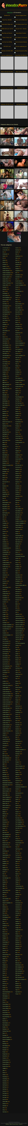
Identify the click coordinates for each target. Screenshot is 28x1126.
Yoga (16, 989)
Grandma (17, 485)
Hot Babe (17, 566)
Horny (16, 562)
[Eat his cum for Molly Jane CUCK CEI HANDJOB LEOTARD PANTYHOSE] (21, 21)
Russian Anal (5, 1060)
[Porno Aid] (7, 195)
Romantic (4, 1049)
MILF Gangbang (6, 757)
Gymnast (17, 500)
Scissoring (5, 1076)
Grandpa (17, 488)
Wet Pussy (17, 954)
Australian (5, 376)
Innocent (17, 593)
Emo (16, 316)
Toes (16, 865)
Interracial (17, 595)
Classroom (5, 574)
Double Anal (17, 281)
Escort (16, 320)
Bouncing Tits (5, 481)
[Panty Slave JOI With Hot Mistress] (21, 63)
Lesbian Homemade (7, 702)
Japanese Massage (19, 628)
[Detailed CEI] (7, 17)
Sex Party (4, 1095)
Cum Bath (4, 639)
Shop (4, 1109)
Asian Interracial (6, 349)
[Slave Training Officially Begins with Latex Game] (21, 79)
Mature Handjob (6, 799)
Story (16, 759)
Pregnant (4, 979)
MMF (4, 764)
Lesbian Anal (5, 683)
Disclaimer (7, 1124)
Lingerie (4, 733)
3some (4, 256)
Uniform (17, 911)
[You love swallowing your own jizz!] (7, 63)
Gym (16, 498)
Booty (4, 477)
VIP (16, 917)
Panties (4, 923)
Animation (5, 324)
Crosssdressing (6, 628)
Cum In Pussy (5, 651)
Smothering (17, 712)
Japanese (17, 614)
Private (4, 987)
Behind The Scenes (6, 421)
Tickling (16, 844)
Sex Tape (4, 1097)
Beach (4, 417)
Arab (3, 328)
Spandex (17, 728)
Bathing (4, 413)
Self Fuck (4, 1087)
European (17, 324)
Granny (16, 490)
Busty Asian (5, 504)
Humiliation (17, 581)
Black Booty (5, 454)
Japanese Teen (18, 637)
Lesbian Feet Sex (6, 697)
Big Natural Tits (6, 432)
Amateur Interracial (6, 274)
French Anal (17, 436)
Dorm (16, 278)
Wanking (17, 942)
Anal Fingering (5, 305)
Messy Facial (5, 807)
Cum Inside (5, 653)
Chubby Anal (5, 564)
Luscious (4, 749)
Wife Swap (17, 975)
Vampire (17, 921)
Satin (4, 1070)
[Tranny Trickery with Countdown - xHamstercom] (7, 39)
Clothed (4, 583)
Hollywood (17, 550)
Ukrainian (17, 900)
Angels (4, 322)
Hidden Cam (17, 537)
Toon (16, 871)
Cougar (4, 614)
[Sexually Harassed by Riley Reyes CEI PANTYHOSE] (21, 52)
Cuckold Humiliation (6, 635)
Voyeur (16, 938)
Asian (4, 336)
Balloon (4, 407)
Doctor (16, 266)
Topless (16, 873)
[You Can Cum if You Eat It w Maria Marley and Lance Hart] (7, 95)
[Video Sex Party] (14, 5)
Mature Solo (5, 803)
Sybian (16, 799)
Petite (4, 948)
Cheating (4, 550)
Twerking (17, 894)
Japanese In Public (19, 622)
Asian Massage (6, 355)
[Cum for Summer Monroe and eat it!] (21, 43)
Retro (4, 1033)
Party (4, 931)
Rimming (4, 1043)
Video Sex (9, 12)
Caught (4, 539)
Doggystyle (17, 270)
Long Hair (4, 743)
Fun (16, 444)
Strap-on (17, 764)
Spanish (17, 730)
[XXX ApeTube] (21, 205)
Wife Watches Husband (20, 979)
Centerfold (5, 546)
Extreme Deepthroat (19, 343)
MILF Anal (4, 755)
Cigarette (4, 568)
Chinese (4, 556)
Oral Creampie (5, 898)
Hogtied (17, 546)
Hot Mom (17, 568)
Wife (16, 960)
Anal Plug (4, 316)
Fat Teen (17, 374)
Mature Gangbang (6, 797)
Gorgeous (17, 481)
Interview (17, 599)
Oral (3, 896)
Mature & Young (6, 788)
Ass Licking (5, 363)
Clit (3, 579)
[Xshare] (7, 142)
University (17, 913)
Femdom (17, 382)
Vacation (17, 919)
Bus (3, 498)
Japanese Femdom (19, 620)
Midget (4, 811)
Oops (4, 894)
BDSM (4, 390)
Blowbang (5, 461)
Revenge (4, 1035)
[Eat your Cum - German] (21, 30)
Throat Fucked (18, 842)
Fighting (17, 390)
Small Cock (17, 706)
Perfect (4, 940)
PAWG (4, 911)
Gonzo (16, 479)
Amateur (4, 266)
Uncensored (17, 902)
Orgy (3, 904)
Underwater (17, 904)
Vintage (16, 927)
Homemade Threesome (20, 556)
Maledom (4, 768)
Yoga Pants (17, 991)
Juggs (16, 649)
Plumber (4, 967)
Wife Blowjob (18, 964)
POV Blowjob (5, 917)
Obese (4, 884)
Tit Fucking (17, 857)
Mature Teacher (6, 805)
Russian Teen (5, 1066)
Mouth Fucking (5, 846)
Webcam (17, 946)
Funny (16, 446)
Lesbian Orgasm (6, 714)
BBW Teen (5, 386)
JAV (16, 606)
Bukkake (4, 496)
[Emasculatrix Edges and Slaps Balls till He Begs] (7, 26)
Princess (4, 983)
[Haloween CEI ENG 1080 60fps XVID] (7, 52)
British (4, 490)
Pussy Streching (6, 1016)
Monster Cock (5, 842)
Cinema (4, 570)
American (4, 289)
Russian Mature (6, 1062)
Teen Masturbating (19, 826)
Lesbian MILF (5, 706)
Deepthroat (17, 256)
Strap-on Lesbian (18, 768)
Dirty (16, 260)
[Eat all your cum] (21, 95)
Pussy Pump (5, 1012)
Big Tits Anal (5, 440)
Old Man (4, 892)
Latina (16, 672)
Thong (16, 838)
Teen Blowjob (18, 820)
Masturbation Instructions (7, 782)
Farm (16, 363)
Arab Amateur (5, 330)
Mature (4, 786)
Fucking (17, 440)
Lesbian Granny (6, 699)
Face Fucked (17, 349)
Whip (16, 956)
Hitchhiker (17, 543)
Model (4, 828)
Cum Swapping (6, 668)
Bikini (4, 442)
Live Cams (5, 737)
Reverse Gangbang (6, 1039)
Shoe (4, 1107)
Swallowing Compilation (20, 786)
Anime (4, 326)
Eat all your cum (21, 88)
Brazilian (4, 485)
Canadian (4, 527)
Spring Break (18, 741)
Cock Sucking (5, 587)
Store (16, 757)
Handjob (17, 519)
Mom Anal (4, 832)
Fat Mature (17, 372)
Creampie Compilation (7, 624)
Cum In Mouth (5, 649)
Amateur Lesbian (6, 276)
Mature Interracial (6, 801)
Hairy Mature (17, 510)
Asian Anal (5, 341)
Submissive (17, 780)
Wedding (17, 948)
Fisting (16, 409)
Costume (4, 610)
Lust (3, 751)
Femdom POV (18, 386)
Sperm (16, 735)
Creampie (4, 622)
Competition (5, 597)
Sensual (4, 1091)
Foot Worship (18, 421)
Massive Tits (5, 778)
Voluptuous (17, 935)
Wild (16, 981)
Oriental (4, 906)
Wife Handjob (18, 969)
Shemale (4, 1105)
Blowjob (4, 463)
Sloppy (16, 699)
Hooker (16, 558)
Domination (17, 274)
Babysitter (4, 394)
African (4, 262)
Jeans (16, 641)
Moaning (4, 826)
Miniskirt (4, 820)
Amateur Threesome (7, 283)
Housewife (17, 574)
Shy (16, 685)
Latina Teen (17, 674)
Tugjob (16, 890)
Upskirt (16, 915)
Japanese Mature (18, 630)
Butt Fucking (5, 512)
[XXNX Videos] (21, 184)
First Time (17, 401)
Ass (3, 359)
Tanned (16, 805)
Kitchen (16, 659)
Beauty (4, 419)
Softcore (17, 718)
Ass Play (4, 365)
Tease (16, 813)
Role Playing (5, 1045)
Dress (16, 289)
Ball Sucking (5, 405)
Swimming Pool (18, 793)
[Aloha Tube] (21, 195)
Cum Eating (5, 645)
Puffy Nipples (5, 995)
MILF (4, 753)
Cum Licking (5, 655)
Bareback (4, 411)
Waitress (17, 940)
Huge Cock (17, 579)
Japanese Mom (18, 632)
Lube (4, 747)
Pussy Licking (5, 1008)
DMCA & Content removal (14, 1124)
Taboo (16, 801)
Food (16, 417)
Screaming (5, 1078)
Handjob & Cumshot (19, 521)
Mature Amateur (6, 791)
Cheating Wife (5, 552)
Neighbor (4, 863)
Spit (16, 737)
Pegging (4, 938)
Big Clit (4, 427)
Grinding (17, 492)
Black (4, 452)
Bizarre (4, 450)
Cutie (4, 678)
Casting (4, 535)
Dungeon (17, 295)
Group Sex (17, 496)
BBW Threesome (6, 388)
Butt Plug (4, 514)
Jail (16, 612)
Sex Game (5, 1093)
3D (3, 252)
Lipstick (4, 735)
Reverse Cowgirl (6, 1037)
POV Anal (4, 915)
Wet (16, 952)
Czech (16, 247)
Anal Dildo (5, 303)
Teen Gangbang (18, 822)
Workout (17, 983)
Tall (16, 803)
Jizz (16, 647)
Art (3, 334)
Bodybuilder (5, 469)
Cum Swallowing (6, 666)
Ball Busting (5, 401)
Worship (17, 985)
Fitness (16, 411)
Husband (17, 583)
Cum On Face (5, 659)
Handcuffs (17, 517)
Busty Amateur (5, 502)
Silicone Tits (17, 687)
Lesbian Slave (5, 722)
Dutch (16, 297)
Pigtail (4, 958)
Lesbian (4, 681)
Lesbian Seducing (6, 720)
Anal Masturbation (6, 312)
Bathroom (4, 415)
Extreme (17, 338)
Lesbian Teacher (6, 726)
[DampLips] (7, 152)
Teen (16, 815)
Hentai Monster (18, 535)
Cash (4, 533)
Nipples (4, 867)
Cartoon (4, 531)
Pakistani (4, 919)
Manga (4, 770)
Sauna (4, 1072)
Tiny (16, 851)
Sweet (16, 791)
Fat (16, 367)
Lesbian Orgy (5, 716)
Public (4, 989)
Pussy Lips (5, 1010)
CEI (3, 519)
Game (16, 452)
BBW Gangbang (6, 384)
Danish (16, 252)
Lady (16, 666)
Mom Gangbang (6, 834)
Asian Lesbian (5, 351)
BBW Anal (4, 382)
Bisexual (4, 446)
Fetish (16, 388)
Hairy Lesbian (18, 508)
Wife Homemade (18, 971)
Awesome (4, 378)
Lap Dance (17, 668)
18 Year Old (5, 249)
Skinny (16, 691)
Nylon (4, 880)
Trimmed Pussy (18, 886)
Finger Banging (18, 396)
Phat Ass (4, 950)
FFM (16, 347)
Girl (16, 463)
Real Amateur (5, 1022)
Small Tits (17, 708)
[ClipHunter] (14, 237)
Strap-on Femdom (18, 766)
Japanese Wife (18, 639)
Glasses (17, 473)
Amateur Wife (5, 285)
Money (4, 840)
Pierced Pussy (5, 954)
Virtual (16, 933)
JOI (16, 608)
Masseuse (5, 776)
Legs (16, 678)
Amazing (4, 287)
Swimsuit (17, 795)
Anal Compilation (6, 297)
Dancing (17, 249)
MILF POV (5, 762)
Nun (3, 873)
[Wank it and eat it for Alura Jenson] (7, 79)
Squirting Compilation (19, 749)
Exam (16, 330)
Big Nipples (5, 434)
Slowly (16, 702)
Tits (16, 863)
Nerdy (4, 865)
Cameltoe (4, 523)
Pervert (4, 946)
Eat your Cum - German (21, 28)
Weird (16, 950)
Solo (16, 720)
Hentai (16, 533)
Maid (4, 766)
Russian (4, 1058)
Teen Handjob (18, 824)
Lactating (17, 664)
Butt (3, 510)
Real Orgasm (5, 1024)
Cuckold (4, 632)
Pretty (4, 981)
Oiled (4, 888)
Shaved (4, 1103)
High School (17, 541)
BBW (4, 380)
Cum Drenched (6, 643)
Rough (4, 1051)
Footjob (16, 423)
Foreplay (17, 425)
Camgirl (4, 525)
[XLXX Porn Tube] (7, 184)
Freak (16, 432)
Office (4, 886)
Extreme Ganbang (19, 345)
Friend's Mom (18, 438)
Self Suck (4, 1089)
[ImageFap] (21, 131)
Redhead (4, 1029)
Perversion (5, 944)
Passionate (5, 933)
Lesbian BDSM (5, 689)
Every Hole (17, 326)
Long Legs (5, 745)
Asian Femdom (5, 347)
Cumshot (4, 670)
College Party (5, 593)
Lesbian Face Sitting (7, 695)
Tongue (16, 869)
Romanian (5, 1047)
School (4, 1074)
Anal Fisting (5, 307)
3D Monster (5, 254)
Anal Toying (5, 320)
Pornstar (4, 977)
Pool (3, 975)
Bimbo (4, 444)
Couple (4, 616)
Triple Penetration (18, 888)
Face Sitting (17, 351)
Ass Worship (5, 370)
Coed (4, 589)
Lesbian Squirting (6, 724)
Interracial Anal (18, 597)
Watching (17, 944)
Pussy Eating (5, 1004)
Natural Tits (5, 857)
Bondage (4, 471)
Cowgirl (4, 618)
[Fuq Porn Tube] (7, 216)
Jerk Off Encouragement (20, 643)
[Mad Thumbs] (7, 163)
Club (3, 585)
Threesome (17, 840)
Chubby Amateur (6, 562)
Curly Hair (5, 676)
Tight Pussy (17, 848)
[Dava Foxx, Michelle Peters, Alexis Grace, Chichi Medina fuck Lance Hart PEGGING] (7, 21)
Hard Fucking (18, 527)
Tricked (16, 884)
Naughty (4, 861)
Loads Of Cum (5, 739)
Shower (16, 683)
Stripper (17, 772)
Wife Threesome (18, 977)
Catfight (4, 537)
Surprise (17, 782)
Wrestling (17, 987)
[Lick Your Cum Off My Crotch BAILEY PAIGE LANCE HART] (7, 43)
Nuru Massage (5, 877)
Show (16, 681)
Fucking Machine (18, 442)
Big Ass (4, 423)
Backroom (5, 396)
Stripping (17, 774)
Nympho (4, 882)
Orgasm (4, 900)
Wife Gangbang (18, 967)
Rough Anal (5, 1053)
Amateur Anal (5, 268)
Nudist (4, 871)
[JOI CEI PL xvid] (7, 48)
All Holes (4, 264)
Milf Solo (4, 813)
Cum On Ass (5, 657)
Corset (4, 606)
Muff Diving (5, 851)
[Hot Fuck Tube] (7, 205)
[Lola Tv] (21, 173)
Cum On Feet (5, 661)
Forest (16, 427)
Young (16, 993)
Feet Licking (17, 378)
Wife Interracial (18, 973)
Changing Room (6, 548)
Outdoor (4, 909)
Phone (4, 952)
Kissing (16, 657)
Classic (4, 572)
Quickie (4, 1018)
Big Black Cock (5, 425)
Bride (4, 488)
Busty (4, 500)
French (16, 434)
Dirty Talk (17, 262)
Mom (4, 830)
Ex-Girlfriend (17, 328)
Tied (16, 846)
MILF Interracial (6, 759)
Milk (3, 817)
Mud (3, 848)
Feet (16, 376)
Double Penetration (19, 285)
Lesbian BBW (5, 687)
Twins (16, 896)
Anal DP (4, 301)
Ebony (16, 301)
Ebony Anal (17, 305)
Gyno (16, 502)
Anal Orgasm (5, 314)
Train (16, 875)
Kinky (16, 655)
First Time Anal (18, 403)
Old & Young (5, 890)
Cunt (3, 674)
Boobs (4, 473)
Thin (16, 836)
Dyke (16, 299)
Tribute (16, 882)
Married (4, 772)
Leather (16, 676)
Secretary (4, 1080)
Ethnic (16, 322)
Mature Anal (5, 793)
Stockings (17, 753)
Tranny (16, 877)
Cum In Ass (5, 647)
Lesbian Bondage (6, 691)
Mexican (4, 809)
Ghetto (16, 461)
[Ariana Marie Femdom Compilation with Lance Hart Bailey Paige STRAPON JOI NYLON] (21, 35)
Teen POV (17, 828)
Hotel (16, 570)
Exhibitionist (17, 332)
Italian (16, 603)
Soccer (16, 714)
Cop (3, 603)
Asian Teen (5, 357)
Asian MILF (5, 353)
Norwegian (5, 869)
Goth (16, 483)
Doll (16, 272)
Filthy (16, 394)
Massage (4, 774)
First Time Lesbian (19, 405)
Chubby (4, 560)
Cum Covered (5, 641)
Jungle (16, 653)
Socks (16, 716)
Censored (4, 543)
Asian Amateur (5, 338)
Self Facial (5, 1085)
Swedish (17, 788)
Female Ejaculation (19, 380)
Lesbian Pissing (6, 718)
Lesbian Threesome (6, 730)
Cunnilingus (5, 672)
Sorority (16, 726)
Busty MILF (5, 506)
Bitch (4, 448)
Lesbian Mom (5, 712)
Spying (16, 745)
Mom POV (5, 838)
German (17, 456)
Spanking (17, 733)
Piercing (4, 956)
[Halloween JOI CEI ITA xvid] (7, 112)
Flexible (17, 415)
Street (16, 770)
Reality (4, 1027)
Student (16, 778)
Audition (4, 374)
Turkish (16, 892)
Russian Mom (5, 1064)
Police (4, 971)
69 (3, 258)
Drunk (16, 293)
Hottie (16, 572)
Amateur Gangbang (6, 272)
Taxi (16, 809)
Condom (4, 601)
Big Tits (4, 438)
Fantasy (17, 361)
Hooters (17, 560)
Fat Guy (16, 370)
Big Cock (4, 430)
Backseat (4, 399)
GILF (16, 448)
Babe (4, 392)
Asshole (4, 372)
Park (3, 927)
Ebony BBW (17, 307)
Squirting (17, 747)
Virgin (16, 931)
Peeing (4, 935)
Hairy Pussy (17, 512)
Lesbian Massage (6, 708)
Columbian (5, 595)
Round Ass (5, 1056)
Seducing (4, 1082)
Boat (3, 467)
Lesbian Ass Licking (6, 685)
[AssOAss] (7, 227)
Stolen (16, 755)
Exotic (16, 334)
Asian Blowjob (5, 345)
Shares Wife (5, 1101)
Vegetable (17, 923)
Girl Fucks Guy (18, 465)
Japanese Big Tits (18, 618)
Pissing (4, 960)
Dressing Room (18, 291)
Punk (4, 1000)
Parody (4, 929)
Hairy (16, 506)
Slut (16, 704)
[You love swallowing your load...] (21, 48)
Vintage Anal (17, 929)
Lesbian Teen (5, 728)
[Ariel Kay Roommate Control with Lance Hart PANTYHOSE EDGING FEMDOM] (21, 112)
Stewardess (17, 751)
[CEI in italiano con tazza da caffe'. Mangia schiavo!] (21, 39)
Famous (17, 359)
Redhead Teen (5, 1031)
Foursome (17, 430)
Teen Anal (17, 817)
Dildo (16, 258)
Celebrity (4, 541)
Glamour (17, 471)
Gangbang (17, 454)
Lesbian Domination (6, 693)
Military (4, 815)
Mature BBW (5, 795)
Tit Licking (17, 859)
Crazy (4, 620)
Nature (4, 859)
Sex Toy (4, 1099)
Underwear (17, 906)
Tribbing (17, 880)
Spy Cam (17, 743)
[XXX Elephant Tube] (21, 216)
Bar (3, 409)
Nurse (4, 875)
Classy (4, 577)
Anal (3, 291)
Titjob (16, 861)
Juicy (16, 651)
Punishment (5, 998)
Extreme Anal (18, 341)
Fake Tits (17, 357)
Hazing (16, 531)
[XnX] (21, 163)
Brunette (4, 492)
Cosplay (4, 608)
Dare (16, 254)
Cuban (4, 630)
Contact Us (20, 1124)
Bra (3, 483)
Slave (16, 697)
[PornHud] (7, 173)
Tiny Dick (17, 853)
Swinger (17, 797)
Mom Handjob (5, 836)
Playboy (4, 964)
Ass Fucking (5, 361)
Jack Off (17, 610)
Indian (16, 587)
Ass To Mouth (5, 367)
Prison (4, 985)
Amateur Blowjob (6, 270)
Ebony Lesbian (18, 309)
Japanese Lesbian (19, 624)
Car (3, 529)
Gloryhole (17, 475)
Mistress (4, 824)
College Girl (5, 591)
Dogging (17, 268)
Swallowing (17, 784)
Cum (3, 637)
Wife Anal (17, 962)
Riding (4, 1041)
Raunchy (4, 1020)
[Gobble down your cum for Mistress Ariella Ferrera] (7, 30)
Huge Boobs (17, 577)
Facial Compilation (19, 355)
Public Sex (5, 993)
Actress (4, 260)
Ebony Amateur (18, 303)
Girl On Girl (17, 467)
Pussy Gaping (5, 1006)
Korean (16, 661)
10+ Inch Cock (5, 247)
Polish (4, 973)
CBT (3, 517)
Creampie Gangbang (7, 626)
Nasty (4, 853)
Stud (16, 776)
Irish (16, 601)
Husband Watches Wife (20, 585)
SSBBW (4, 1068)
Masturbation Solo (6, 784)
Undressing (17, 909)
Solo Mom (17, 724)
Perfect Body (5, 942)
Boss (4, 479)
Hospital (17, 564)
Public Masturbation (6, 991)
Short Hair (5, 1111)
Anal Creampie (5, 299)
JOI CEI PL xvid (7, 46)
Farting (16, 365)
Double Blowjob (18, 283)
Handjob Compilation (19, 523)
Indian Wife (17, 589)
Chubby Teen (5, 566)
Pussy (4, 1002)
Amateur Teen (5, 281)
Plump (4, 969)
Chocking (4, 558)
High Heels (17, 539)
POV (3, 913)
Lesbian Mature (6, 710)
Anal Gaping (5, 309)
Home (16, 552)
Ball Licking (5, 403)
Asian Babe (5, 343)
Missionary (5, 822)
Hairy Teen (17, 514)
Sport (16, 739)
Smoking (17, 710)
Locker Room (5, 741)
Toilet (16, 867)
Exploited (17, 336)
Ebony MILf (17, 312)
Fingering (17, 399)
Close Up (4, 581)
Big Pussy (4, 436)
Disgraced (17, 264)
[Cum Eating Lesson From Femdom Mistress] (21, 26)
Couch (4, 612)
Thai (16, 834)
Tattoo (16, 807)
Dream (16, 287)
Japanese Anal (18, 616)
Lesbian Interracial (6, 704)
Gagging (17, 450)
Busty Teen (5, 508)
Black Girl (4, 456)
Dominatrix (17, 276)
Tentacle (17, 832)
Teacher (17, 811)
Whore (16, 958)
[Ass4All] (7, 131)
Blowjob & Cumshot (6, 465)
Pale (3, 921)
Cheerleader (5, 554)
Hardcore (17, 529)
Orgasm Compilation (7, 902)
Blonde (4, 459)
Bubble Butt (5, 494)
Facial (16, 353)
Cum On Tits (5, 664)
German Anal (18, 459)
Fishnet (16, 407)
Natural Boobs (5, 855)
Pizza (4, 962)
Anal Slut (4, 318)
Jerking (16, 645)
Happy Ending (18, 525)
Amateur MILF (5, 278)
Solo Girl (17, 722)
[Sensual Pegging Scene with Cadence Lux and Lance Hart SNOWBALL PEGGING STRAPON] (21, 17)
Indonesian (17, 591)
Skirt (16, 693)
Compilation (5, 599)
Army (4, 332)
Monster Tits (5, 844)
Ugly (16, 898)
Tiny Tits (17, 855)
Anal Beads (5, 293)
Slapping (17, 695)
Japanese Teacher (19, 635)
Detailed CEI (7, 15)
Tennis (16, 830)
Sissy (16, 689)
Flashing (17, 413)
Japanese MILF (18, 626)
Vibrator (17, 925)
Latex (16, 670)
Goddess (17, 477)
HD (16, 504)
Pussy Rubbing (6, 1014)
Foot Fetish (17, 419)
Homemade (17, 554)
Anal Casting (5, 295)
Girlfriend (17, 469)
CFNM (4, 521)
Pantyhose (5, 925)
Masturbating (5, 780)
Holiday (16, 548)
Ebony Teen (17, 314)
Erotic (16, 318)
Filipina (16, 392)
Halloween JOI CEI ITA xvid (7, 104)
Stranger (17, 762)
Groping (17, 494)
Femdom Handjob (18, 384)
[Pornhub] (21, 152)
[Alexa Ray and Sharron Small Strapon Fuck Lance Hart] (7, 35)
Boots (4, 475)
